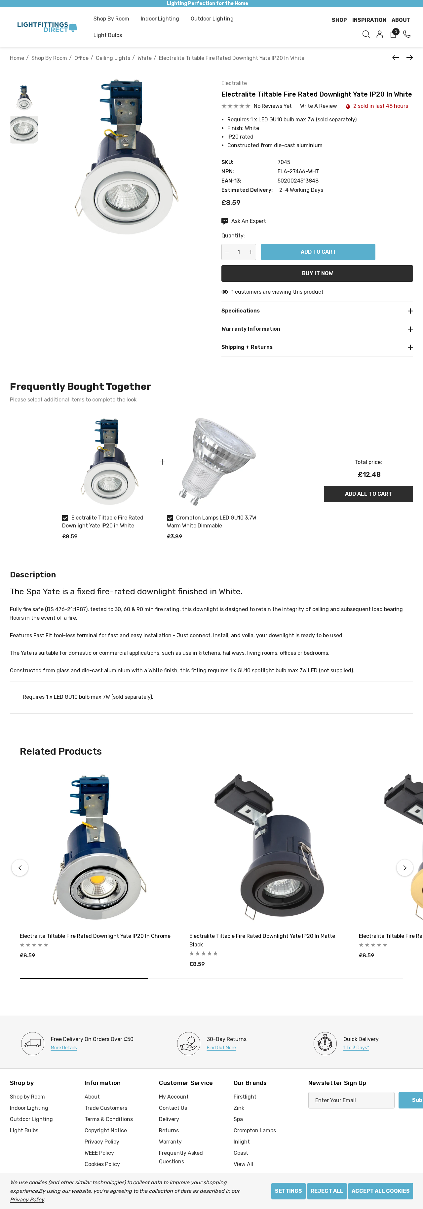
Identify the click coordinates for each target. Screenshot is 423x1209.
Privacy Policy (27, 1199)
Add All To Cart (368, 494)
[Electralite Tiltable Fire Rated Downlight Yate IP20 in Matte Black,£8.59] (269, 847)
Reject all (327, 1191)
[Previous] (397, 57)
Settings (288, 1191)
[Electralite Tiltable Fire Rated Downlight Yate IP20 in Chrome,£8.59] (99, 847)
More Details (64, 1048)
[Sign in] (379, 34)
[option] (109, 480)
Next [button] (405, 867)
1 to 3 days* (356, 1048)
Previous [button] (20, 867)
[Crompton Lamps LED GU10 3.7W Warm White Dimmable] (214, 461)
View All (243, 1164)
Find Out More (221, 1048)
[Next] (408, 57)
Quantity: (233, 235)
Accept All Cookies (381, 1191)
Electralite (234, 83)
